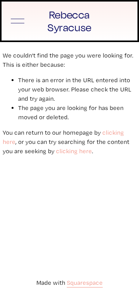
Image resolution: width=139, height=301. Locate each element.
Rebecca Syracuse (69, 21)
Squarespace (85, 282)
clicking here (74, 151)
